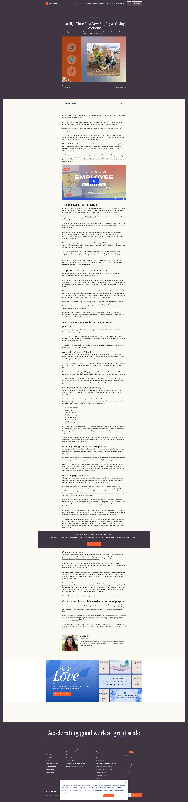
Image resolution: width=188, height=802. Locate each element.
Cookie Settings (129, 773)
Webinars (98, 755)
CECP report (75, 212)
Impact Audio (99, 749)
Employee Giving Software (73, 752)
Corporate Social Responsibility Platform (77, 749)
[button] (120, 3)
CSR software (75, 615)
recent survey (67, 210)
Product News (111, 3)
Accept (108, 795)
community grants (93, 559)
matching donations (68, 559)
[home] (51, 3)
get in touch (75, 620)
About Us (127, 746)
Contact (127, 749)
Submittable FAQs (101, 772)
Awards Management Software (74, 766)
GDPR (126, 761)
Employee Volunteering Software (74, 755)
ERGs (117, 489)
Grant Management (86, 3)
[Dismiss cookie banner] (125, 783)
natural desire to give (76, 238)
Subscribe (137, 3)
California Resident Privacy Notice (133, 767)
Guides (98, 758)
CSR (79, 3)
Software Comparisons (102, 775)
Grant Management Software (74, 746)
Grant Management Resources (104, 766)
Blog (97, 752)
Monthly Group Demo (51, 755)
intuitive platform (80, 363)
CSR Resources (100, 760)
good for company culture (109, 225)
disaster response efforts (91, 519)
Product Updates (50, 772)
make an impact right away (91, 512)
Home (75, 3)
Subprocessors (129, 770)
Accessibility (49, 758)
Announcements (96, 17)
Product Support (50, 769)
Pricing (47, 749)
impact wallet (91, 449)
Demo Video (49, 746)
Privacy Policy (118, 787)
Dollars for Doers (81, 559)
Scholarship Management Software (75, 763)
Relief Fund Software (71, 760)
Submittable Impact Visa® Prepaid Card (110, 499)
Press (126, 755)
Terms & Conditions (130, 758)
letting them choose (101, 480)
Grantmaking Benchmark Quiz (104, 769)
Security (48, 760)
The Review (99, 778)
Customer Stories (100, 746)
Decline (120, 795)
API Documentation (51, 766)
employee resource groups (83, 284)
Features (48, 752)
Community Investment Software (75, 758)
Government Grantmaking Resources (106, 763)
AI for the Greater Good (52, 763)
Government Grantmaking (99, 3)
